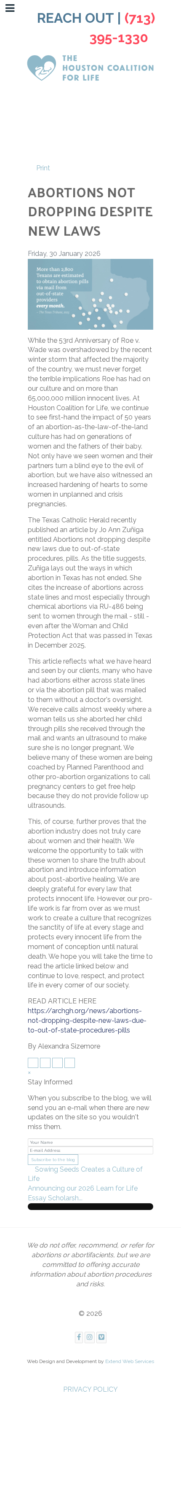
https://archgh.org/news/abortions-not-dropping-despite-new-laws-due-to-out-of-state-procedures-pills (87, 1020)
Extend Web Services (129, 1361)
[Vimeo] (101, 1337)
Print (43, 168)
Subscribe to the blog (53, 1159)
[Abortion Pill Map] (90, 294)
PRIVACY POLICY (90, 1389)
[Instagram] (90, 1337)
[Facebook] (79, 1337)
